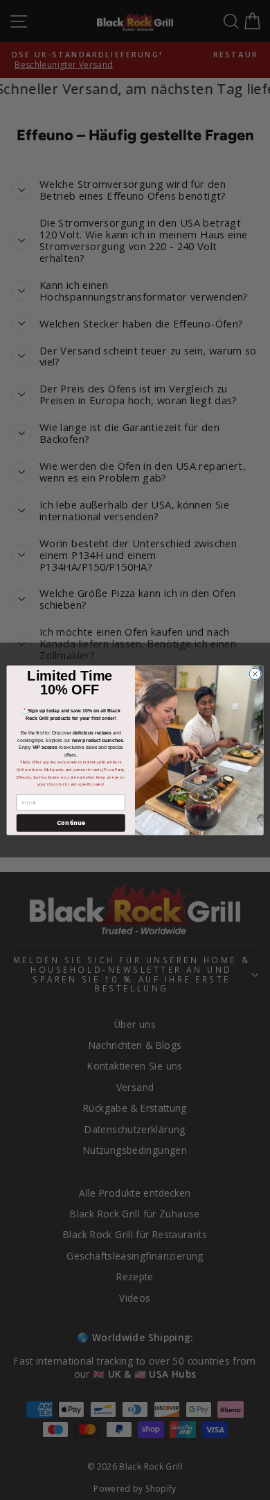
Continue (71, 822)
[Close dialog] (255, 674)
